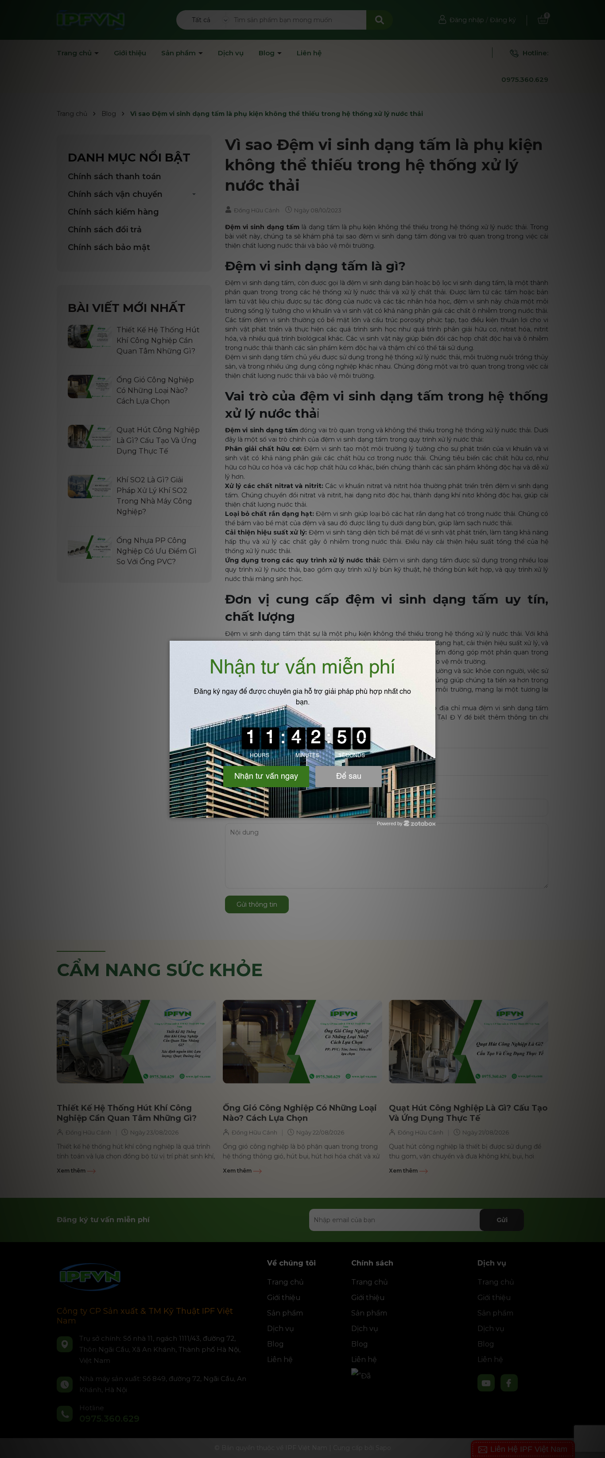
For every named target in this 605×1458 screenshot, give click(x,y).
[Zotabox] (429, 810)
